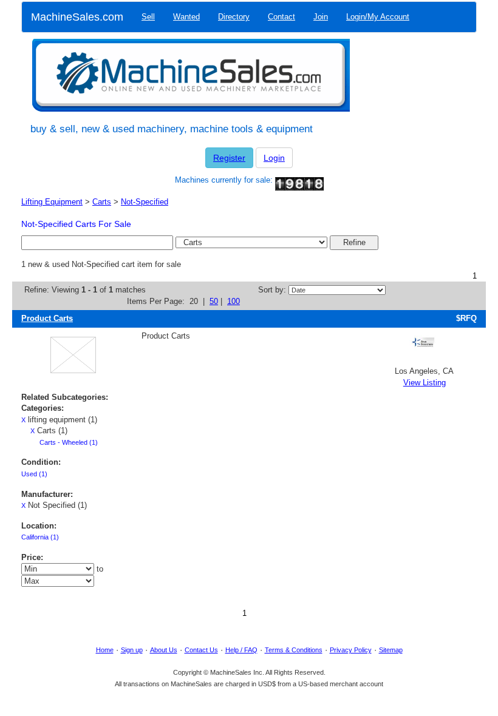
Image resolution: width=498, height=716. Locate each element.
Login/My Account (377, 16)
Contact (281, 16)
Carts (101, 201)
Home (105, 650)
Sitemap (391, 650)
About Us (163, 650)
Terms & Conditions (293, 650)
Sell (148, 16)
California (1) (40, 537)
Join (320, 16)
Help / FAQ (241, 650)
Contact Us (201, 650)
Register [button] (229, 158)
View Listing (424, 382)
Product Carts (47, 318)
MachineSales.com (77, 17)
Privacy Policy (351, 650)
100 (233, 301)
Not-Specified (144, 201)
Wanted (186, 16)
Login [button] (274, 158)
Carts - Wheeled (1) (68, 442)
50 (214, 301)
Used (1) (34, 474)
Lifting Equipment (52, 201)
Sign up (132, 650)
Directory (234, 16)
